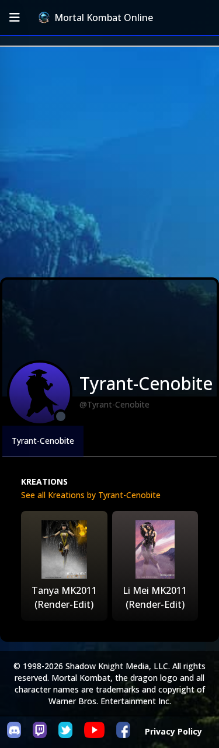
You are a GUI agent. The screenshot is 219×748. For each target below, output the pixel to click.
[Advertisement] (109, 162)
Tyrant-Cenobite (43, 440)
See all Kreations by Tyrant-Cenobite (91, 494)
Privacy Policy (173, 731)
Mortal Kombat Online (103, 17)
